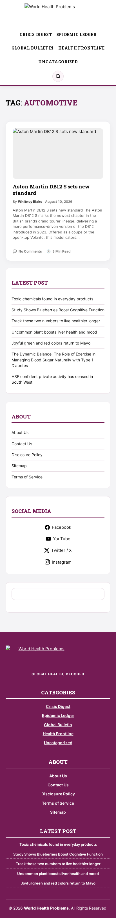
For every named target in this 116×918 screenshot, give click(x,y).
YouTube (61, 538)
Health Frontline (81, 48)
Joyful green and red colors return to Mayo (51, 343)
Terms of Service (27, 476)
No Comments (30, 251)
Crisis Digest (36, 34)
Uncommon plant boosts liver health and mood (54, 332)
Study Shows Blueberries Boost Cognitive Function (58, 309)
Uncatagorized (57, 61)
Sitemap (19, 465)
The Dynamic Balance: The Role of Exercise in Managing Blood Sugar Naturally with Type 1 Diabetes (53, 360)
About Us (20, 432)
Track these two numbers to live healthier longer (56, 320)
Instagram (62, 562)
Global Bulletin (33, 48)
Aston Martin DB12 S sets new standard (51, 189)
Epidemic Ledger (77, 34)
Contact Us (22, 443)
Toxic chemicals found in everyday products (52, 298)
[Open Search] (58, 76)
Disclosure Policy (27, 454)
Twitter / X (61, 550)
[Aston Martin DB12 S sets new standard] (58, 153)
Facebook (61, 527)
